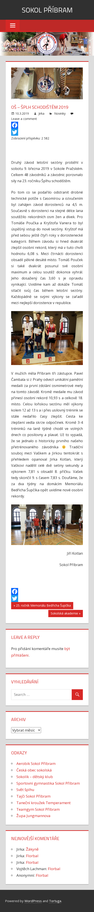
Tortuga (55, 901)
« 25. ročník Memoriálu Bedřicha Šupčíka (42, 605)
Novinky (60, 113)
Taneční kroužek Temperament (43, 802)
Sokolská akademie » (65, 613)
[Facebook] (47, 125)
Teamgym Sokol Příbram (38, 809)
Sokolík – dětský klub (34, 776)
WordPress (33, 901)
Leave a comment (24, 119)
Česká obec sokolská (34, 770)
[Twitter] (47, 132)
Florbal (32, 855)
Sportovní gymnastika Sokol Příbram (48, 783)
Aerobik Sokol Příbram (36, 763)
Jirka (41, 113)
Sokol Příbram (47, 10)
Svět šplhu (25, 789)
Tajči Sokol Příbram (33, 796)
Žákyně (32, 849)
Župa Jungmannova (33, 815)
